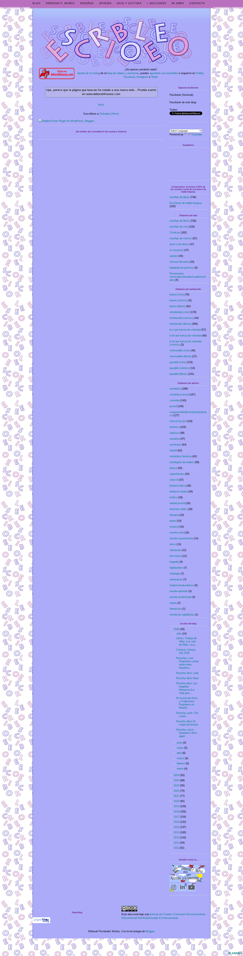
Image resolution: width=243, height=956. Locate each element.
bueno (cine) (177, 294)
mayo (180, 747)
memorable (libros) (180, 356)
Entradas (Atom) (109, 113)
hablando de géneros (182, 267)
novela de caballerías (182, 614)
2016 (177, 821)
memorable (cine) (180, 350)
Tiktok (154, 76)
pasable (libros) (178, 373)
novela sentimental (180, 596)
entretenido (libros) (180, 323)
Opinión (105, 3)
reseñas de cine (179, 226)
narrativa (175, 438)
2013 (177, 837)
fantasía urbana (178, 491)
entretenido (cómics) (181, 317)
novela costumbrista (181, 538)
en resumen (176, 250)
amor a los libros (179, 244)
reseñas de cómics (181, 238)
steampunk (176, 579)
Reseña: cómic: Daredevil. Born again (186, 733)
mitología (175, 573)
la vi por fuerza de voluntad (185, 329)
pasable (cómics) (180, 367)
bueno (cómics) (179, 300)
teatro (173, 520)
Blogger (150, 931)
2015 (177, 826)
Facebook (129, 76)
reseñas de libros (179, 197)
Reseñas (87, 3)
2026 (177, 629)
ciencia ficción (178, 421)
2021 (177, 795)
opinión (174, 255)
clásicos (174, 432)
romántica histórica (181, 456)
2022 (177, 790)
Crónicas (175, 232)
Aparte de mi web (87, 73)
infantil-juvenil (177, 503)
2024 (177, 780)
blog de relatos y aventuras (123, 73)
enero (180, 768)
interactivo (175, 608)
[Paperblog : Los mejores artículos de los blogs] (41, 922)
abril (179, 752)
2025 (177, 775)
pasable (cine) (178, 362)
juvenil (173, 406)
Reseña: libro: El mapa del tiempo (187, 723)
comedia (174, 400)
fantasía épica (178, 485)
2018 (177, 811)
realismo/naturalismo (182, 585)
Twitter (199, 73)
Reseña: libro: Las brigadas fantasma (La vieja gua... (186, 688)
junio (180, 742)
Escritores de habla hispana (186, 202)
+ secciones (156, 3)
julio (179, 633)
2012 (177, 842)
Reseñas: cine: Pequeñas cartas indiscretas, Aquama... (187, 663)
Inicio (101, 104)
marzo (181, 758)
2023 (177, 785)
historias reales (178, 509)
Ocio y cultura (129, 3)
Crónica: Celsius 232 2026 (186, 651)
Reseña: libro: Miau (187, 678)
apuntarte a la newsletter (164, 73)
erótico (173, 497)
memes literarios (179, 261)
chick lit (174, 479)
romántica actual (179, 394)
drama (173, 467)
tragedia (174, 561)
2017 (177, 816)
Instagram (142, 76)
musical (174, 526)
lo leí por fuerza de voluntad (185, 335)
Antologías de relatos (182, 462)
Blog (37, 3)
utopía (173, 602)
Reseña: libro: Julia (187, 672)
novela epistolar (179, 591)
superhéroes (177, 473)
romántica (175, 388)
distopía (174, 514)
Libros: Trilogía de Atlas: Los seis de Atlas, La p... (186, 641)
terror (173, 544)
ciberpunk (175, 550)
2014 (177, 832)
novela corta (177, 532)
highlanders (176, 567)
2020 (177, 801)
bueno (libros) (177, 306)
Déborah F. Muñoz (60, 3)
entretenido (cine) (180, 312)
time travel (176, 555)
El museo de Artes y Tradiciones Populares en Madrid (187, 702)
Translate (196, 134)
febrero (181, 763)
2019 (177, 806)
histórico (174, 426)
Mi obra (178, 3)
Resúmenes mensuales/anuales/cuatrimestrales (188, 276)
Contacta (197, 3)
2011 (177, 847)
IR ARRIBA (235, 953)
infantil (173, 450)
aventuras (175, 444)
